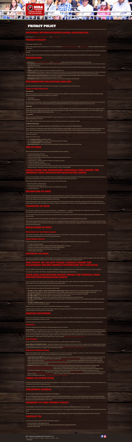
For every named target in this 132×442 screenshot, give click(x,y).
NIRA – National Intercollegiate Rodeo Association (38, 436)
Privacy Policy (29, 439)
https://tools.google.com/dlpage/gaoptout (55, 360)
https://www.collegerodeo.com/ (42, 37)
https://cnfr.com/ (56, 37)
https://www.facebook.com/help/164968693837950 (40, 367)
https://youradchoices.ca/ (76, 372)
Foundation (41, 438)
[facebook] (102, 436)
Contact (49, 10)
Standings (64, 7)
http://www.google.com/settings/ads (70, 358)
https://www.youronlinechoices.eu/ (44, 373)
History (93, 7)
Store (57, 10)
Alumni (57, 438)
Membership (74, 7)
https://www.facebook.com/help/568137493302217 (40, 368)
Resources (85, 7)
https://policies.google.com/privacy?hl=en (74, 336)
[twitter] (105, 436)
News (49, 7)
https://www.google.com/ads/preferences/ (73, 347)
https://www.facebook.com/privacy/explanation (56, 375)
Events (56, 7)
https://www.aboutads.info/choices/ (36, 372)
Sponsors (47, 438)
